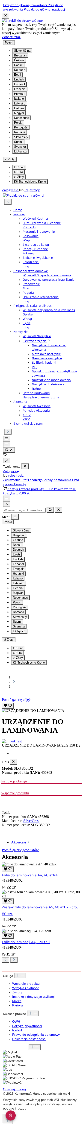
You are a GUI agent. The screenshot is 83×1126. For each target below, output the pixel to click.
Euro (18, 172)
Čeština (19, 60)
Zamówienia (62, 480)
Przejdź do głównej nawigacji (44, 9)
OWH (16, 1021)
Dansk (18, 65)
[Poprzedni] (8, 202)
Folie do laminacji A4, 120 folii (26, 942)
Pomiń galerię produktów (20, 850)
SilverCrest (31, 821)
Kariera (17, 1005)
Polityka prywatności (27, 1026)
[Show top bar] (6, 498)
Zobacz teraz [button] (11, 37)
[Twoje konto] (6, 460)
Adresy (47, 480)
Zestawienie (12, 480)
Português (21, 127)
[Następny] (8, 432)
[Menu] (6, 438)
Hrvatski (19, 94)
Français (20, 89)
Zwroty (17, 992)
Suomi (18, 142)
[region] (41, 707)
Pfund (19, 167)
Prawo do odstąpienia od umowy (36, 1034)
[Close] (6, 504)
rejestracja (16, 475)
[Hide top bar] (5, 16)
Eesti (17, 74)
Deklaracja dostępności (29, 1039)
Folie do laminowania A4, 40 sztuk (30, 875)
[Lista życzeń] (5, 455)
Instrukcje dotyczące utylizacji (33, 996)
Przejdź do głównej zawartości (25, 5)
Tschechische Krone (30, 181)
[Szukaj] (9, 450)
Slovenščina (22, 50)
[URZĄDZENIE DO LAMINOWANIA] (33, 711)
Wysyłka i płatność (25, 988)
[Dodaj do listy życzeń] (8, 706)
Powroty (20, 484)
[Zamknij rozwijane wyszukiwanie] (58, 510)
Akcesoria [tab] (19, 842)
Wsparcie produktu (15, 793)
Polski (18, 122)
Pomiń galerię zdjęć (16, 700)
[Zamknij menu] (25, 466)
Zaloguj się (10, 190)
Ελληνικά (20, 151)
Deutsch (19, 70)
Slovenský (21, 137)
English (19, 79)
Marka (16, 1001)
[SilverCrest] (41, 741)
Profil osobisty (31, 480)
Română (19, 132)
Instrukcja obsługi (14, 781)
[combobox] (24, 510)
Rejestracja (32, 190)
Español (19, 84)
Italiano (19, 98)
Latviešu (19, 103)
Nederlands (21, 118)
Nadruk (17, 1030)
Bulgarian (20, 55)
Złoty (19, 177)
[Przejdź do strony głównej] (23, 20)
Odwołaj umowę (14, 1089)
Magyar (19, 113)
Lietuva (19, 108)
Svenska (20, 146)
